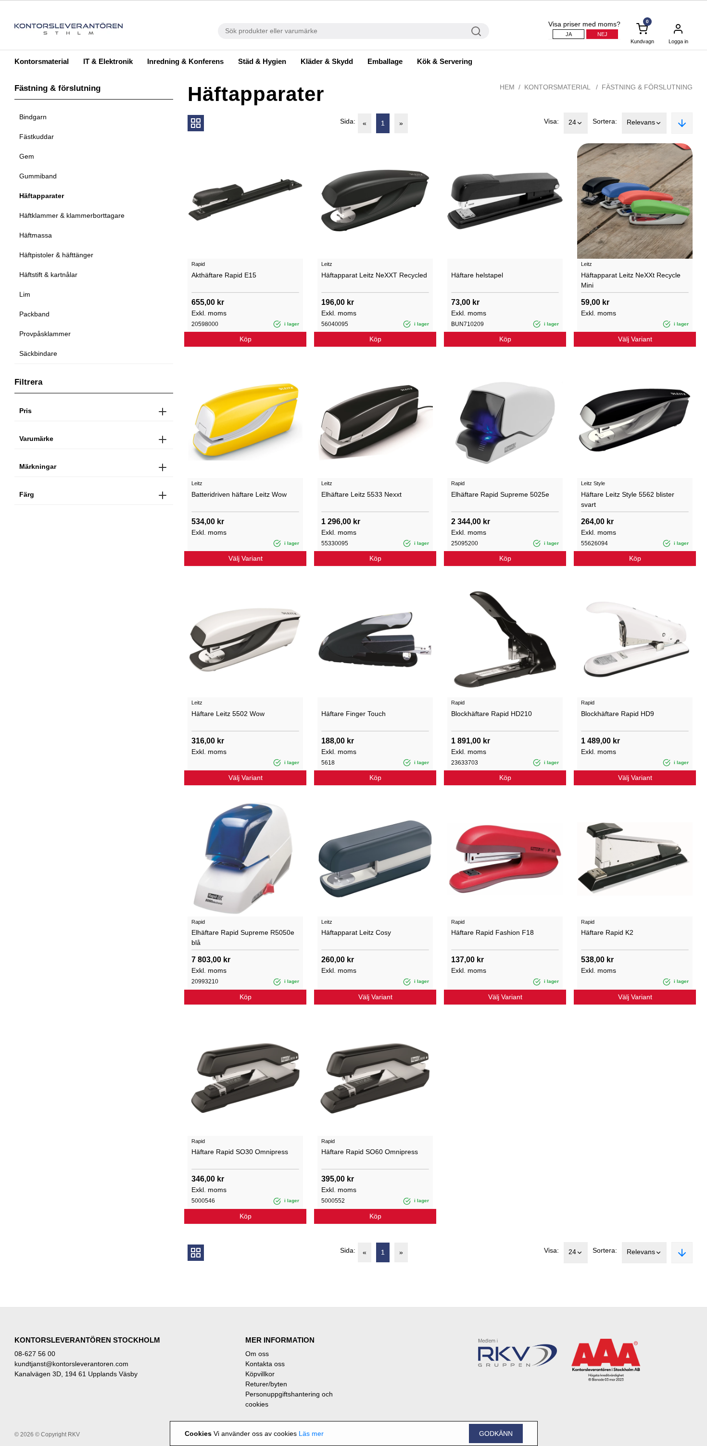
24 (572, 122)
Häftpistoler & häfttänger (56, 255)
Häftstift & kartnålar (48, 274)
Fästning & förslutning (647, 87)
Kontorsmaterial (41, 61)
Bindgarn (33, 117)
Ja (569, 34)
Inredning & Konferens (185, 61)
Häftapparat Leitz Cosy (356, 932)
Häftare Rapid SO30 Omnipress (239, 1152)
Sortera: (605, 121)
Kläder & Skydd (327, 61)
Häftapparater (41, 196)
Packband (34, 314)
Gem (26, 156)
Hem (507, 87)
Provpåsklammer (45, 334)
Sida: (347, 121)
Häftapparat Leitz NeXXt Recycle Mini (631, 280)
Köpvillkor (260, 1374)
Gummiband (38, 176)
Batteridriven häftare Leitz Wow (239, 494)
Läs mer (311, 1433)
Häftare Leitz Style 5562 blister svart (627, 499)
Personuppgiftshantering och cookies (289, 1399)
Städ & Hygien (262, 61)
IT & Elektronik (108, 61)
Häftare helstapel (477, 275)
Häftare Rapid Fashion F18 (492, 932)
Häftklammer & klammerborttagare (72, 215)
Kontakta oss (265, 1364)
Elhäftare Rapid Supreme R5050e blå (242, 937)
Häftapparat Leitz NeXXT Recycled (374, 275)
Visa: (551, 121)
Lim (24, 294)
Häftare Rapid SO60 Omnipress (369, 1152)
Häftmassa (35, 235)
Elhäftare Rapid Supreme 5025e (500, 494)
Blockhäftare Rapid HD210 (491, 713)
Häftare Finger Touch (353, 713)
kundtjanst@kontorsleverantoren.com (71, 1364)
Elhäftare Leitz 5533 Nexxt (361, 494)
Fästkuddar (36, 136)
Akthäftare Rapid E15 (223, 275)
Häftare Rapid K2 (607, 932)
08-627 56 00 (34, 1354)
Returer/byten (266, 1384)
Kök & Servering (444, 61)
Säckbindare (38, 353)
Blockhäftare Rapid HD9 (617, 713)
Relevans (641, 122)
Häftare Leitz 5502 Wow (228, 713)
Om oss (257, 1354)
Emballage (385, 61)
